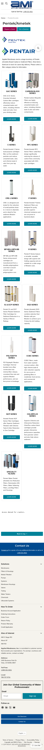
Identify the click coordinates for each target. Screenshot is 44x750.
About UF (4, 640)
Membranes (5, 568)
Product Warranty (7, 624)
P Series (33, 198)
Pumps (3, 578)
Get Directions (22, 716)
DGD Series (32, 305)
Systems (4, 581)
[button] (38, 48)
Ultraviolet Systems (7, 600)
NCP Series (11, 414)
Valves (3, 587)
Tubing (3, 591)
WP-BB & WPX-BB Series (11, 250)
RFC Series (32, 145)
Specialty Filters (11, 473)
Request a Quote (9, 29)
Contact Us (22, 721)
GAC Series (11, 91)
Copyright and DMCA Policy (13, 742)
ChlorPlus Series (32, 415)
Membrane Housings (8, 584)
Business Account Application (11, 611)
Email (4, 691)
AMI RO (3, 644)
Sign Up (32, 696)
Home (3, 18)
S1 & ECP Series (11, 305)
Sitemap (37, 742)
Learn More (11, 119)
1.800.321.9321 (28, 12)
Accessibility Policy (33, 740)
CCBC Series (32, 356)
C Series (11, 145)
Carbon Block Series (32, 92)
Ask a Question (24, 29)
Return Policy (5, 620)
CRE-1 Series (12, 198)
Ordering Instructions (8, 614)
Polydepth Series (11, 357)
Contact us (4, 550)
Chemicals (4, 597)
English (21, 733)
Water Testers (5, 594)
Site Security (28, 742)
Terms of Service (8, 740)
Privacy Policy (20, 740)
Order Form (5, 617)
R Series (32, 249)
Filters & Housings (7, 571)
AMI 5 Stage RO (6, 637)
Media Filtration (6, 574)
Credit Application (7, 627)
